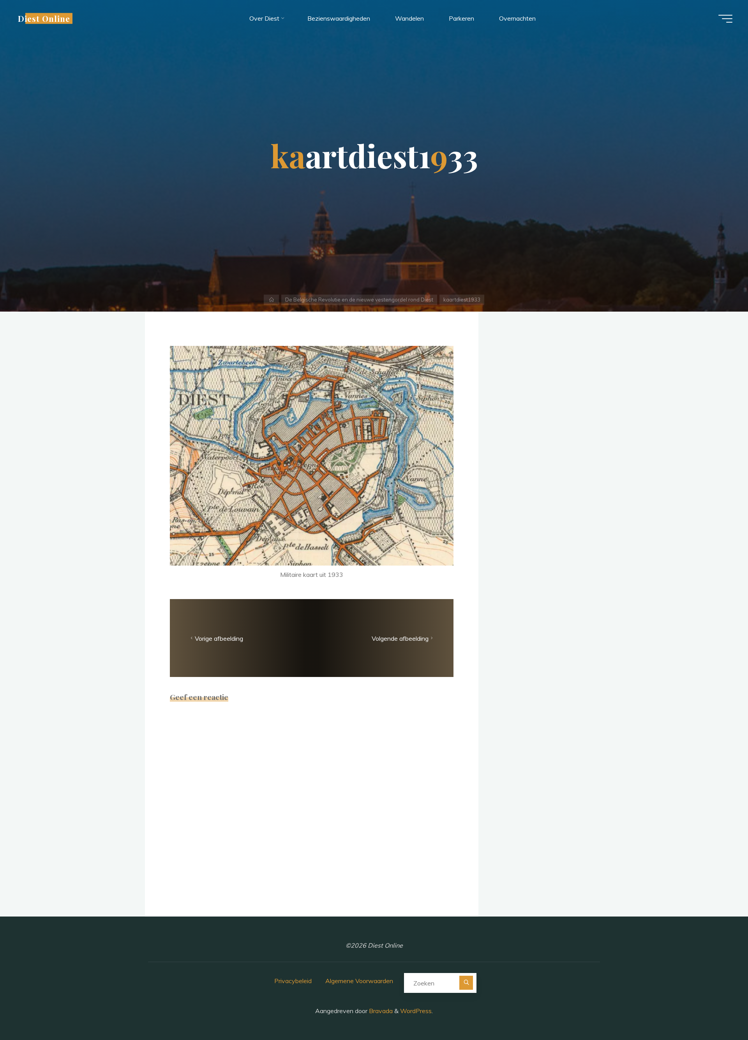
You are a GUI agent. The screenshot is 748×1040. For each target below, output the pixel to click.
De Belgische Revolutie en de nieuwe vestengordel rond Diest (359, 299)
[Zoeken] (466, 982)
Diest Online (44, 18)
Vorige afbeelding (219, 638)
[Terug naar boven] (717, 1009)
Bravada (380, 1011)
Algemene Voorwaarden (359, 981)
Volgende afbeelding (400, 638)
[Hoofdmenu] (725, 19)
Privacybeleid (293, 981)
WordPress (416, 1011)
